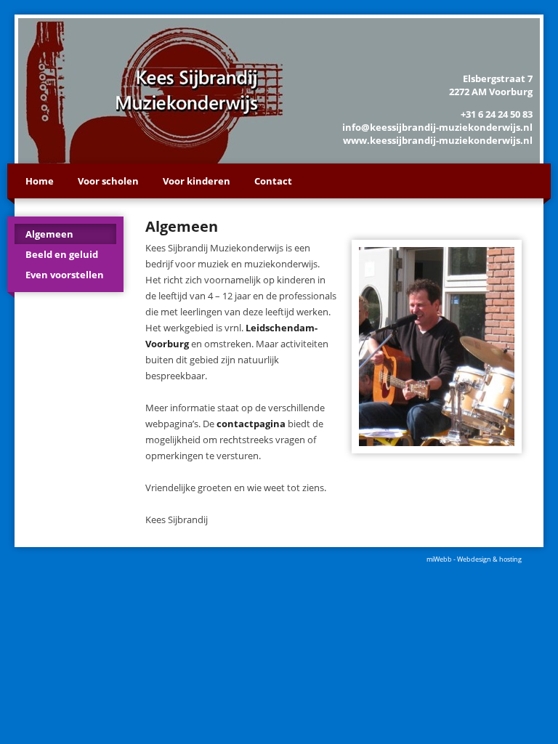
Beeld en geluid (61, 254)
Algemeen (49, 233)
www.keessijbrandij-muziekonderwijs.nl (438, 140)
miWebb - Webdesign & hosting (474, 559)
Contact (273, 180)
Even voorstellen (64, 274)
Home (39, 180)
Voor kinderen (196, 180)
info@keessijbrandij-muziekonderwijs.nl (437, 127)
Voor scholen (108, 180)
